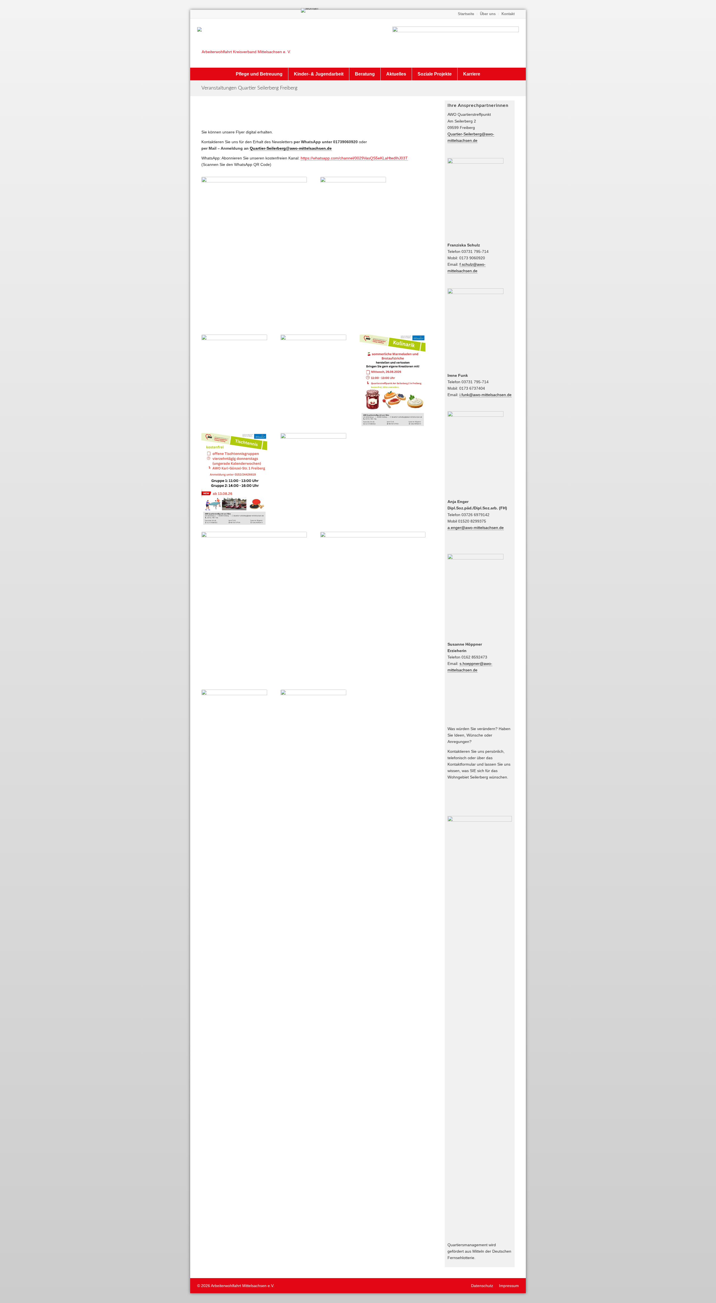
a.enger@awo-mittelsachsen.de (475, 527)
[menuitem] (466, 14)
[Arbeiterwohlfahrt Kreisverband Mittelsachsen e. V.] (244, 42)
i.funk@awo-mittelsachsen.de (486, 394)
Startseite (466, 14)
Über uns (488, 14)
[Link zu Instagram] (201, 14)
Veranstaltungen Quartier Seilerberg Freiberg (249, 88)
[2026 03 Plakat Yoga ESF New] (313, 736)
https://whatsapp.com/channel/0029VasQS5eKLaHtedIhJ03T (354, 158)
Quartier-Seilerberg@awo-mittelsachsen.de (291, 148)
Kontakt (508, 14)
